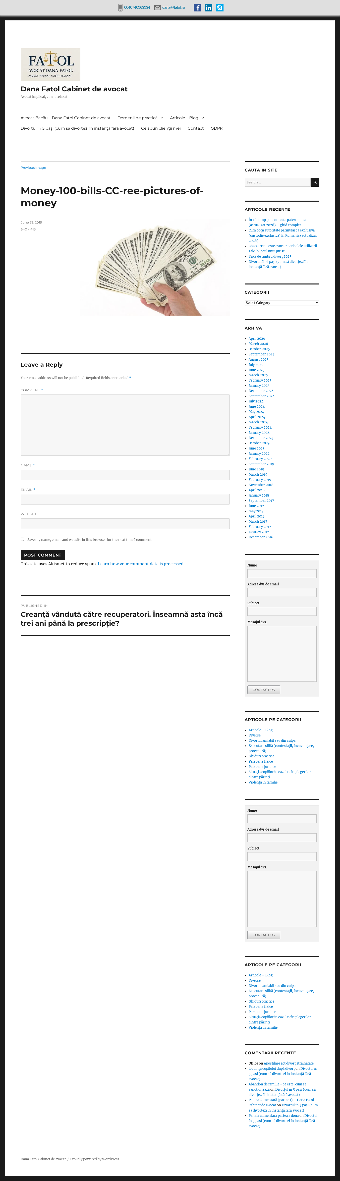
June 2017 (256, 506)
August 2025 (259, 359)
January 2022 (259, 453)
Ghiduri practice (261, 756)
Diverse (255, 735)
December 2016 (261, 537)
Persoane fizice (261, 761)
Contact (196, 128)
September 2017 (261, 501)
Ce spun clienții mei (161, 128)
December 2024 (261, 391)
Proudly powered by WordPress (94, 1159)
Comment (32, 390)
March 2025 (258, 375)
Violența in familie (263, 782)
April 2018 (257, 490)
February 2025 (260, 380)
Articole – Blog (184, 117)
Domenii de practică (137, 117)
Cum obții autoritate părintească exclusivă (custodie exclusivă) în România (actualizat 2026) (283, 235)
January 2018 (259, 495)
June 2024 (257, 406)
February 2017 (260, 527)
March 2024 (258, 422)
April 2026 (257, 339)
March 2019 (258, 474)
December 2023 (261, 438)
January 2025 (259, 386)
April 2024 (257, 417)
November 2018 (261, 485)
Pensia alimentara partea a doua (274, 1116)
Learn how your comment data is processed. (141, 563)
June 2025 (257, 370)
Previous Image (33, 167)
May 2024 (256, 412)
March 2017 (258, 521)
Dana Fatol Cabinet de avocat (74, 89)
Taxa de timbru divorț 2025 (270, 256)
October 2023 (259, 443)
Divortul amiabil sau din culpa (272, 740)
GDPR (217, 128)
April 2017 (257, 516)
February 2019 (260, 480)
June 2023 (256, 448)
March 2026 (258, 344)
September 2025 (262, 354)
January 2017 (259, 532)
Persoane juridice (262, 767)
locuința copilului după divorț (272, 1069)
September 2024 (262, 396)
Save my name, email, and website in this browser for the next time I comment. (89, 540)
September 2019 (261, 464)
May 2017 (256, 511)
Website (29, 514)
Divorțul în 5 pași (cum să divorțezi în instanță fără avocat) (77, 128)
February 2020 (260, 459)
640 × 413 (28, 229)
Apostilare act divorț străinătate (289, 1063)
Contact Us (264, 690)
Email (28, 490)
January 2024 (259, 433)
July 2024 (256, 401)
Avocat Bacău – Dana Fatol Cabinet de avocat (66, 117)
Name (28, 465)
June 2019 (256, 469)
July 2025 (256, 365)
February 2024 (260, 427)
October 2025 (259, 349)
